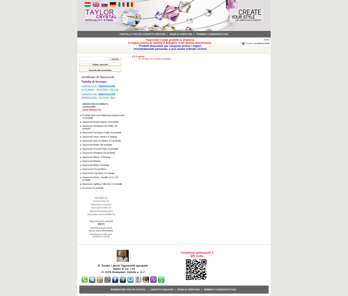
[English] (96, 6)
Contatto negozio (161, 289)
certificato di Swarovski (97, 77)
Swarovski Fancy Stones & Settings (99, 137)
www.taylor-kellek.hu (101, 207)
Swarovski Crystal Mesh (94, 169)
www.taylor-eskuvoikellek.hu (101, 214)
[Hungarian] (87, 6)
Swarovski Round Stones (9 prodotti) (100, 122)
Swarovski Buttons (91, 161)
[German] (113, 6)
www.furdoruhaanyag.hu (101, 211)
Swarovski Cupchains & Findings (98, 173)
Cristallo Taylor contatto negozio (143, 34)
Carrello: (250, 43)
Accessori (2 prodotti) (93, 188)
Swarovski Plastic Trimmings (96, 157)
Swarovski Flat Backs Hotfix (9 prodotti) (101, 132)
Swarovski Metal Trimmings (95, 165)
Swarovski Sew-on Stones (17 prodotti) (101, 141)
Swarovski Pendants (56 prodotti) (98, 153)
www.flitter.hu (101, 198)
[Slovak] (104, 6)
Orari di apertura (180, 34)
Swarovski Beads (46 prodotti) (97, 145)
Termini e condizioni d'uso (212, 34)
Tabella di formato (94, 81)
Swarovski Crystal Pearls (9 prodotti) (100, 149)
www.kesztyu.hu (101, 201)
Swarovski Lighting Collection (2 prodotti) (102, 184)
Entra (266, 39)
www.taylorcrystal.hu (101, 204)
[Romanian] (130, 6)
